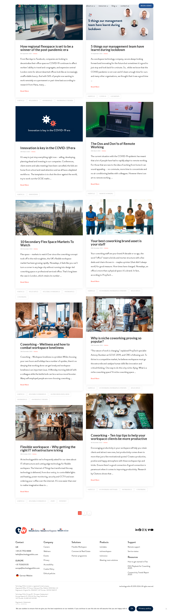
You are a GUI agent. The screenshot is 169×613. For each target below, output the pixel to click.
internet (62, 501)
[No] (166, 609)
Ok (132, 608)
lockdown (115, 96)
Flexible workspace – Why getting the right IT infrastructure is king (48, 448)
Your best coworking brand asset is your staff (116, 242)
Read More (24, 91)
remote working (106, 193)
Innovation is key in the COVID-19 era (47, 148)
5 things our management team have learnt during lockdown (117, 48)
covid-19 (102, 96)
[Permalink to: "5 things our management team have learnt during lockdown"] (119, 22)
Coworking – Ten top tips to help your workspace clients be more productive (119, 437)
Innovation (33, 194)
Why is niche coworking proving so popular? (116, 339)
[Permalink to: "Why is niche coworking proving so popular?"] (119, 314)
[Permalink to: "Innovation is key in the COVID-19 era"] (49, 124)
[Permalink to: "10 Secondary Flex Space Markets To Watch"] (49, 217)
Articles (35, 53)
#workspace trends (65, 100)
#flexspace (33, 100)
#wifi (53, 501)
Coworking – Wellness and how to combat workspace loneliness (45, 346)
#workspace (47, 100)
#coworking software (108, 489)
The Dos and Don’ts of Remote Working (113, 145)
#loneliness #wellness (60, 394)
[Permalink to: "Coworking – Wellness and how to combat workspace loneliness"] (49, 320)
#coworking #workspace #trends (112, 291)
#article (20, 100)
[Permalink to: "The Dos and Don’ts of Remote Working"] (119, 119)
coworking (21, 297)
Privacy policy (145, 608)
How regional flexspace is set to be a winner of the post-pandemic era (46, 48)
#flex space (135, 291)
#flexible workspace (51, 291)
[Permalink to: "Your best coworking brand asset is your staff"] (119, 217)
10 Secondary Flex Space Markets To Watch (47, 243)
